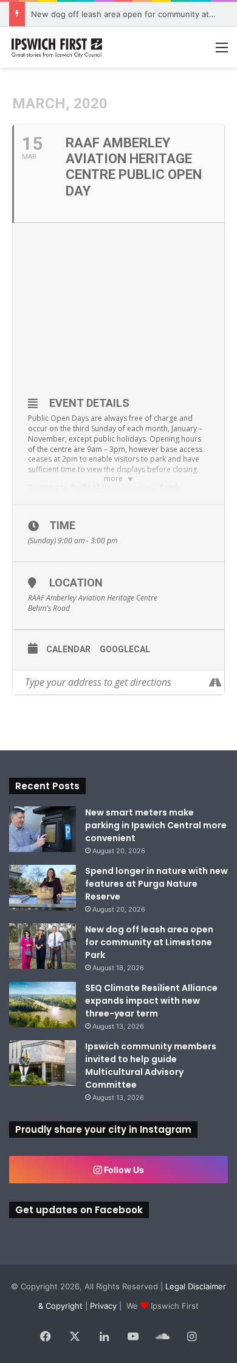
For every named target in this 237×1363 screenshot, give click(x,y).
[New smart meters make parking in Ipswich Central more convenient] (42, 829)
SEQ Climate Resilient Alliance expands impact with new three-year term (151, 1001)
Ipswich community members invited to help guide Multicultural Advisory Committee (150, 1065)
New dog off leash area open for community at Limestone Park (149, 942)
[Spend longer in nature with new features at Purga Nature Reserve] (42, 887)
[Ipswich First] (57, 47)
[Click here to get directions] (214, 682)
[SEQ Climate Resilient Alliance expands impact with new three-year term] (42, 1004)
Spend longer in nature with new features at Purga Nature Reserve (156, 884)
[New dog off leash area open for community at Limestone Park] (42, 946)
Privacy (103, 1306)
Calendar (68, 649)
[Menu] (222, 51)
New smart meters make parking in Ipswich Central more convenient (156, 825)
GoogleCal (125, 649)
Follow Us (123, 1169)
